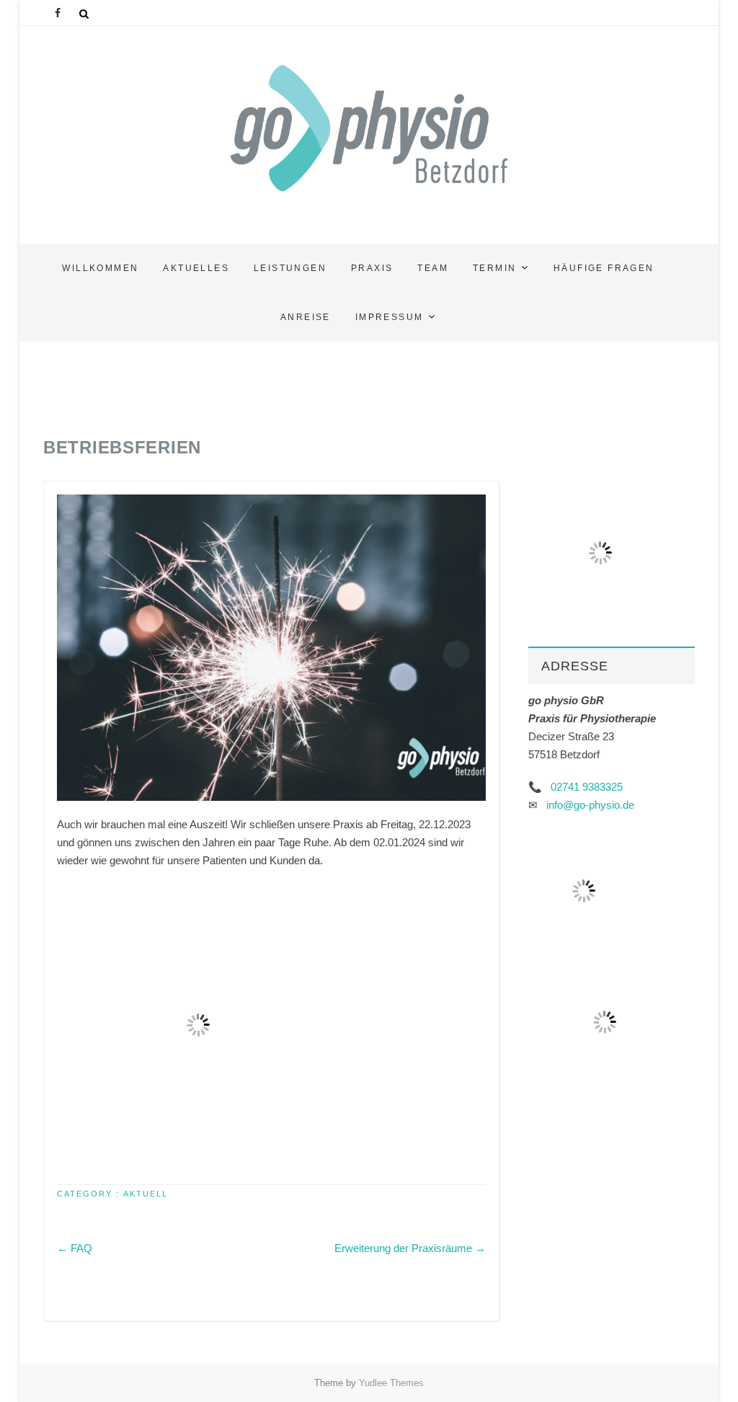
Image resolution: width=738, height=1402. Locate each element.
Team (432, 268)
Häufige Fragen (604, 268)
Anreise (305, 317)
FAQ (74, 1248)
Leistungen (290, 268)
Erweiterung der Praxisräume (410, 1248)
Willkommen (100, 268)
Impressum (389, 317)
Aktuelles (196, 268)
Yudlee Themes (391, 1382)
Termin (494, 268)
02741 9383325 (587, 787)
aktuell (145, 1193)
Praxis (372, 268)
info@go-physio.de (590, 805)
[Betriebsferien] (271, 647)
